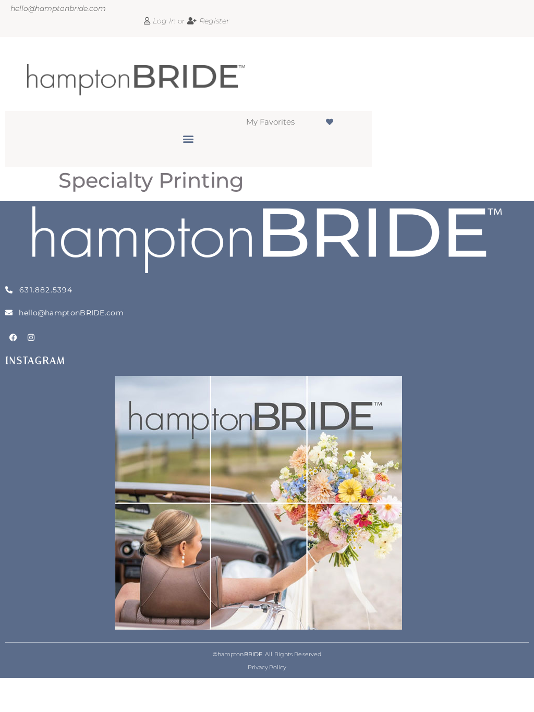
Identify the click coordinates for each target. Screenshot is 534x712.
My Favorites (270, 122)
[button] (188, 138)
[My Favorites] (329, 122)
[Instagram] (31, 337)
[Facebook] (13, 337)
